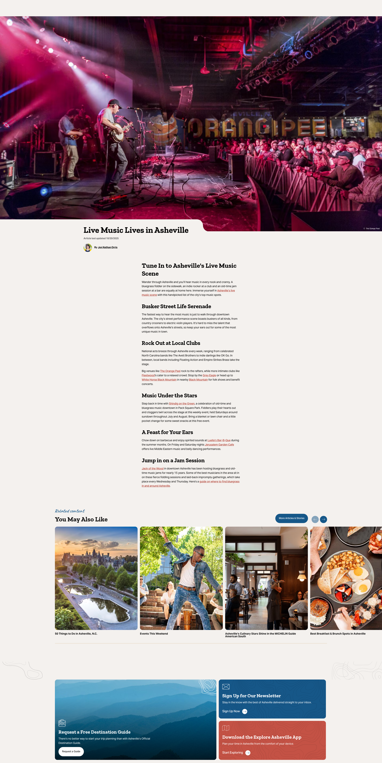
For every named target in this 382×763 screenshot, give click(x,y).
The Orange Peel (170, 371)
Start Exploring (232, 753)
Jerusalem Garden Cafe (219, 445)
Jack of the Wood (153, 469)
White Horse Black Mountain (159, 380)
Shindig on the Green (182, 404)
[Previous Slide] (315, 519)
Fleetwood (148, 376)
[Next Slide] (323, 519)
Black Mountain (198, 380)
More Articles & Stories (291, 518)
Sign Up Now (231, 711)
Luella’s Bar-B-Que (219, 440)
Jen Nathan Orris (107, 247)
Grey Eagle (209, 376)
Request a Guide (71, 751)
